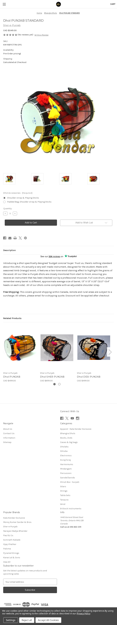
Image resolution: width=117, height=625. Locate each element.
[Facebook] (4, 238)
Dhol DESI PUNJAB (88, 376)
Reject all (27, 620)
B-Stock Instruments (70, 508)
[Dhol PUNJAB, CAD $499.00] (20, 347)
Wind (62, 504)
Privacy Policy (83, 613)
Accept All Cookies (48, 620)
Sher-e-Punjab (10, 526)
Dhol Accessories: (17, 193)
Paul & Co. (8, 535)
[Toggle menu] (4, 4)
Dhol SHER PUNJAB (52, 376)
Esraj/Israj (65, 460)
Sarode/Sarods (67, 477)
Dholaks (64, 446)
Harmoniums (66, 464)
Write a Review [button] (41, 35)
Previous (4, 351)
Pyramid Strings (11, 553)
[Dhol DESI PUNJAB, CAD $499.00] (93, 347)
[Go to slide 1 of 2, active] (54, 384)
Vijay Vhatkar (9, 544)
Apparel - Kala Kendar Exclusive (75, 429)
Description (9, 250)
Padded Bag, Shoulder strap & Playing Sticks (29, 202)
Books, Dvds (66, 438)
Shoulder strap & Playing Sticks (23, 198)
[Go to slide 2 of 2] (59, 384)
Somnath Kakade (11, 540)
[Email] (9, 238)
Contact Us (8, 433)
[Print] (15, 238)
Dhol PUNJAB (11, 376)
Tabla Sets (65, 495)
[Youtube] (72, 418)
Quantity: (7, 208)
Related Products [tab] (12, 318)
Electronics (66, 455)
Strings (63, 491)
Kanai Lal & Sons (11, 557)
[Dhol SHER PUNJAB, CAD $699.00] (57, 347)
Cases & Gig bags (69, 442)
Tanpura (64, 499)
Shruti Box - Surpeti (69, 482)
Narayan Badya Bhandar (15, 531)
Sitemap (7, 442)
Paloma (7, 548)
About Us (7, 429)
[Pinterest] (25, 238)
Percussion (65, 473)
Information (9, 438)
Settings (10, 620)
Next (110, 351)
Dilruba (63, 451)
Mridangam (66, 468)
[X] (20, 238)
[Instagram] (77, 418)
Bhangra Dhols (67, 433)
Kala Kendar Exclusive (14, 518)
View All (6, 562)
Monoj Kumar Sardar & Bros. (17, 522)
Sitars (63, 486)
